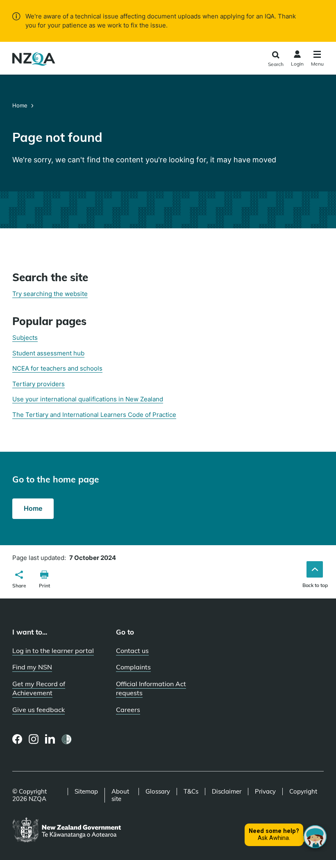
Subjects (25, 337)
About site (120, 795)
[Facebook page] (17, 739)
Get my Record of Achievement (38, 688)
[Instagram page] (34, 739)
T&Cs (191, 791)
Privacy (265, 791)
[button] (19, 580)
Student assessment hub (48, 353)
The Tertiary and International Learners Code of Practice (94, 415)
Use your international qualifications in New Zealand (87, 399)
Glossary (157, 791)
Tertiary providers (38, 384)
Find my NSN (32, 667)
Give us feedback (38, 709)
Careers (128, 709)
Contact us (132, 650)
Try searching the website (50, 294)
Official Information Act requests (151, 688)
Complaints (133, 667)
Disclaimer (226, 791)
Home (20, 105)
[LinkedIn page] (50, 739)
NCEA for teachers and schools (57, 368)
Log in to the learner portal (53, 650)
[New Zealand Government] (66, 830)
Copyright (303, 791)
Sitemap (86, 791)
